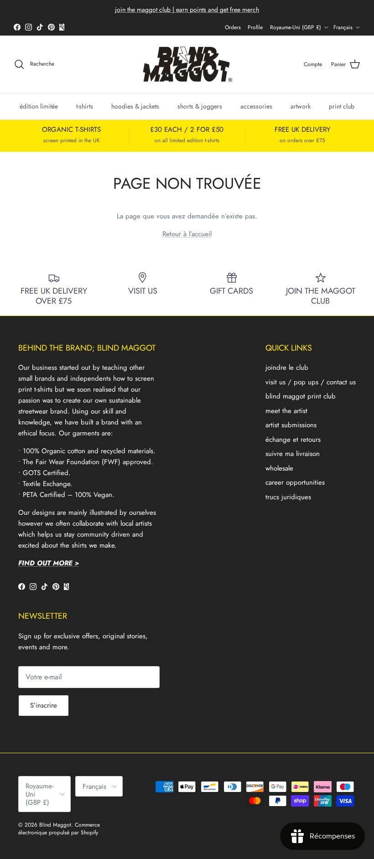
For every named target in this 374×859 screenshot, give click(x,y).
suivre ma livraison (292, 454)
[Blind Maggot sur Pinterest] (51, 27)
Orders (233, 27)
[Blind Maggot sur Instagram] (28, 27)
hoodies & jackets (135, 106)
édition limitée (39, 106)
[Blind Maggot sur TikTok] (39, 27)
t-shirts (84, 106)
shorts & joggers (199, 106)
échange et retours (293, 440)
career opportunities (295, 482)
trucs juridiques (288, 497)
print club (341, 106)
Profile (255, 27)
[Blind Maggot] (187, 64)
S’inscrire (43, 705)
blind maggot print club (300, 396)
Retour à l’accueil (187, 234)
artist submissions (291, 425)
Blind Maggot (55, 825)
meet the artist (286, 411)
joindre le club (286, 367)
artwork (301, 106)
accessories (256, 106)
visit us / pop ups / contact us (310, 382)
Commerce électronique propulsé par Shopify (59, 829)
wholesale (279, 468)
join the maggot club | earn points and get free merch (187, 9)
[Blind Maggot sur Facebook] (17, 27)
